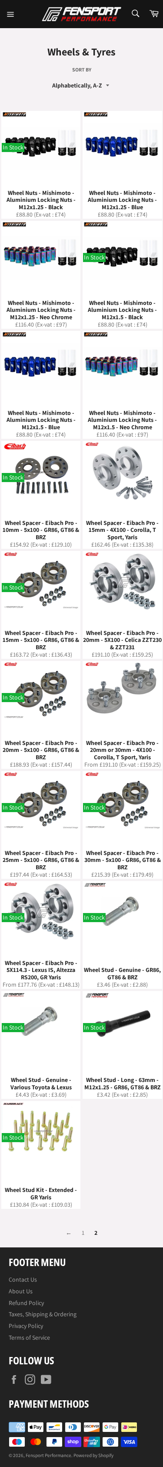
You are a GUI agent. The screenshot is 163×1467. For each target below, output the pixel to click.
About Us (21, 1291)
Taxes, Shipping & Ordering (43, 1314)
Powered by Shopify (93, 1455)
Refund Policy (26, 1303)
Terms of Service (29, 1337)
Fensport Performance (48, 1455)
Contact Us (23, 1279)
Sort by (81, 70)
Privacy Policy (26, 1326)
